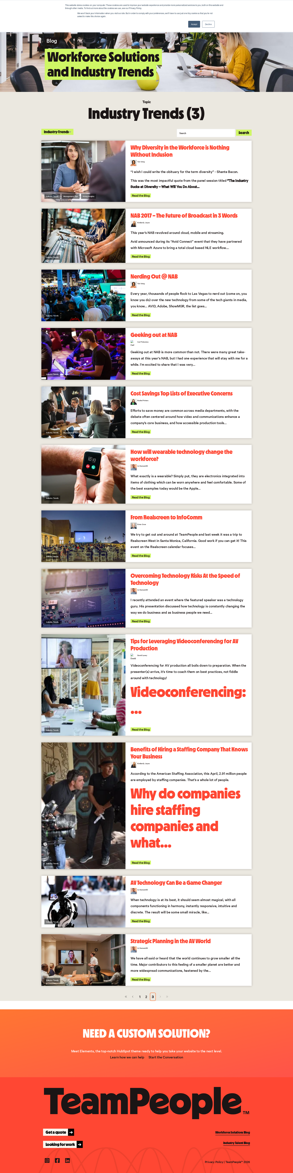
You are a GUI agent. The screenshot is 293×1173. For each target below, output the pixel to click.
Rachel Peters (142, 400)
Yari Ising (141, 161)
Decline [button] (208, 24)
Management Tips (70, 196)
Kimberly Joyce (143, 222)
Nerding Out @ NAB (154, 276)
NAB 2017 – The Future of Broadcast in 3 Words (184, 215)
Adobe (162, 306)
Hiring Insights (88, 196)
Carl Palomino (143, 342)
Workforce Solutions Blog (232, 1132)
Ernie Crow (141, 524)
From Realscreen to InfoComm (166, 517)
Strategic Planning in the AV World (171, 941)
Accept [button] (194, 24)
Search (244, 132)
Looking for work (62, 1144)
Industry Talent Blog (236, 1143)
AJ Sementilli (142, 466)
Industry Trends (52, 196)
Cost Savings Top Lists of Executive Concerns (182, 393)
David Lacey (142, 655)
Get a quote (58, 1132)
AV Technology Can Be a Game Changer (176, 882)
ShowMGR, (177, 306)
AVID (152, 306)
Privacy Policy (214, 1162)
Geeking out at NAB (154, 334)
